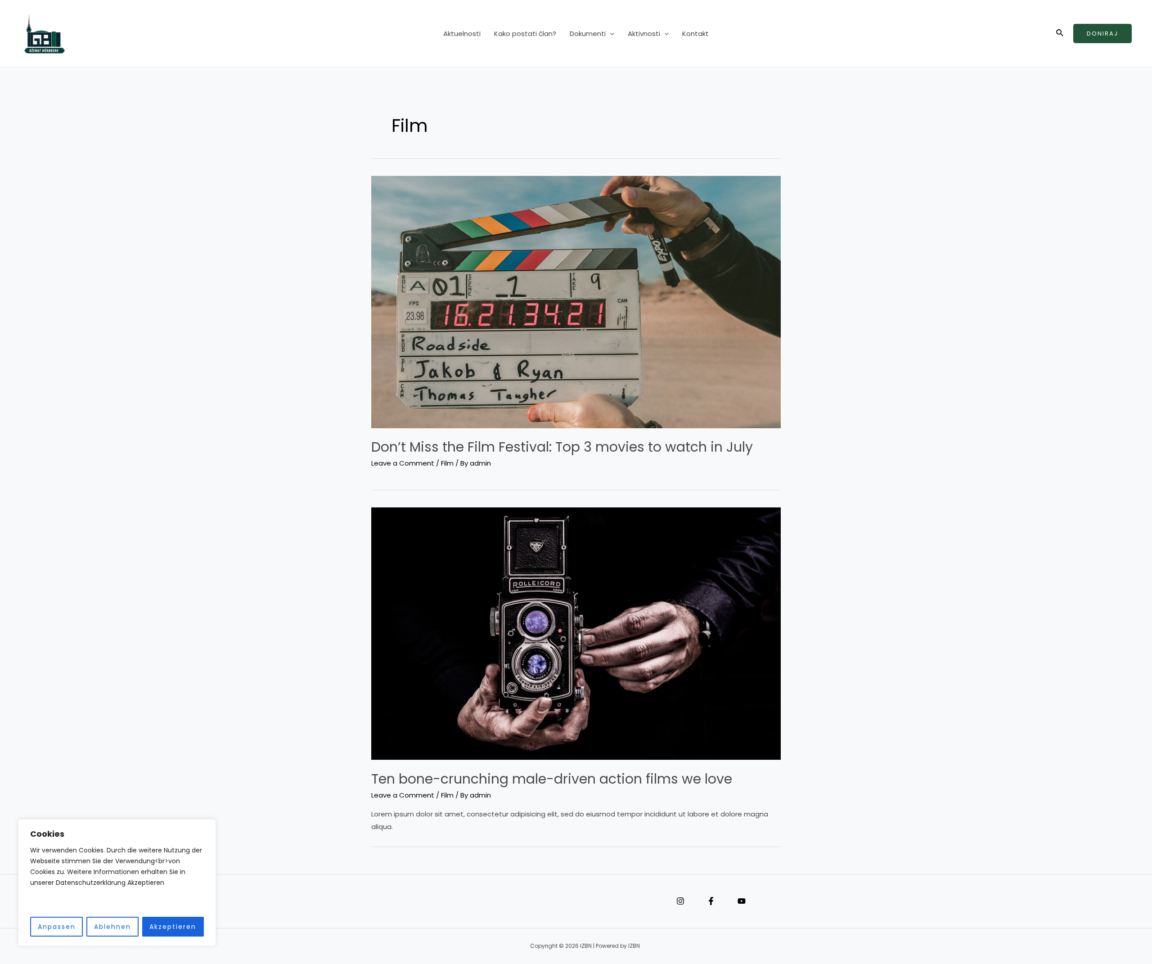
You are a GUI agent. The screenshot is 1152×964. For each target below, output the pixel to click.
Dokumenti (588, 33)
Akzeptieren (172, 926)
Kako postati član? (525, 33)
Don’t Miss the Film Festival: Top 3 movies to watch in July (562, 447)
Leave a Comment (402, 463)
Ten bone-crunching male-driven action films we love (551, 779)
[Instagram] (680, 901)
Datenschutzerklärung (328, 901)
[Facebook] (711, 901)
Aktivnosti (644, 33)
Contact (342, 901)
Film (447, 463)
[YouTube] (742, 901)
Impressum (315, 901)
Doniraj (1102, 33)
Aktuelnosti (462, 33)
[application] (610, 33)
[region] (117, 882)
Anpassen (57, 926)
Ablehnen (112, 926)
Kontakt (695, 33)
